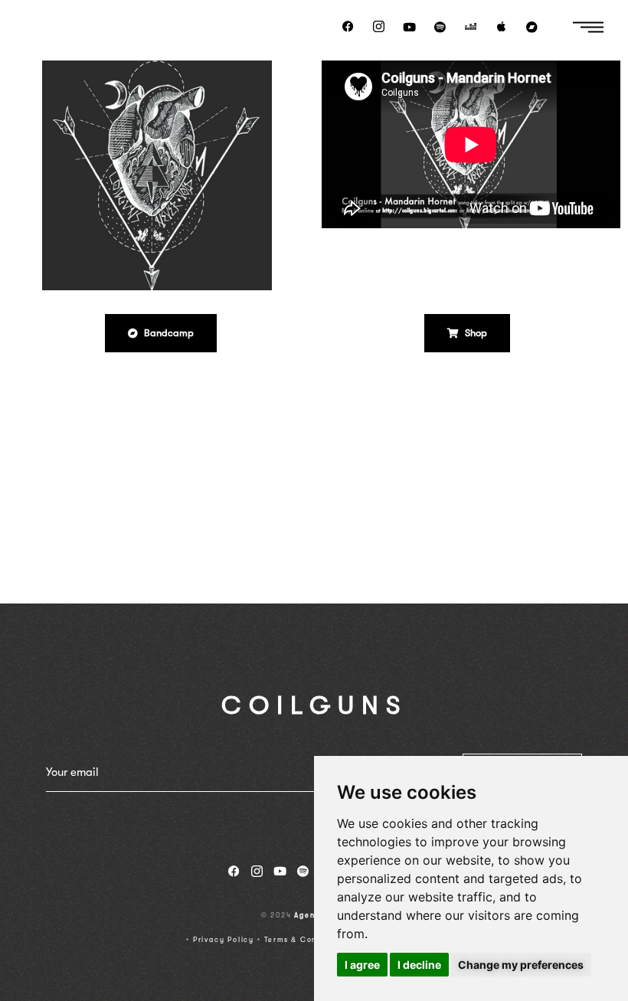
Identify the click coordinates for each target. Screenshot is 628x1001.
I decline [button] (419, 964)
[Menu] (587, 26)
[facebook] (348, 26)
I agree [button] (362, 964)
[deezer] (471, 26)
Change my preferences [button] (521, 964)
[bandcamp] (532, 26)
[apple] (501, 26)
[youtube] (409, 26)
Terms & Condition (303, 940)
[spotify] (440, 26)
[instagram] (379, 26)
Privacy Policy (223, 940)
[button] (161, 333)
